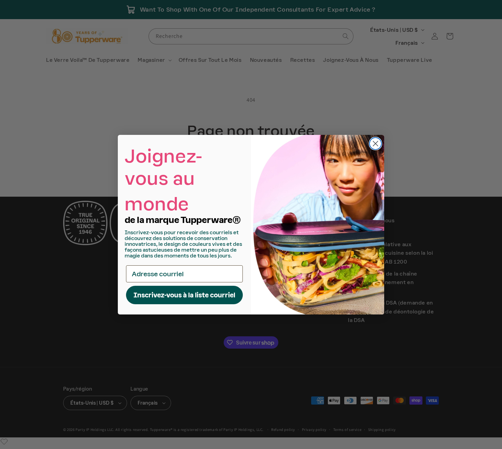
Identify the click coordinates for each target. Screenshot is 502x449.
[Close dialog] (375, 144)
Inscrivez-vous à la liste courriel (184, 295)
